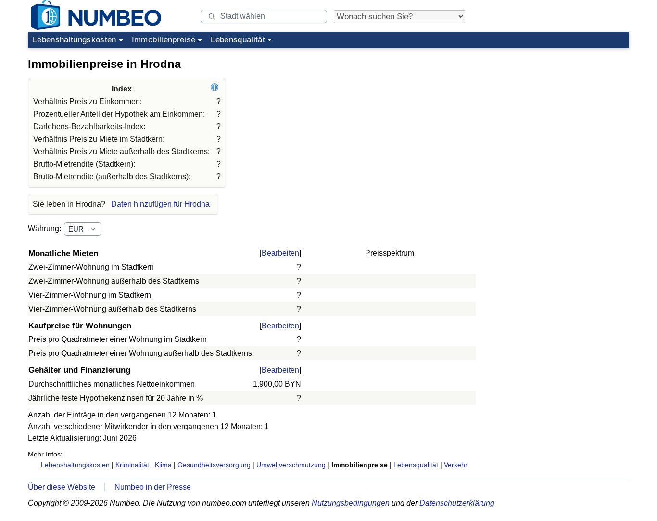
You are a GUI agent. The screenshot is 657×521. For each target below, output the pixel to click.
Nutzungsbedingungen (351, 503)
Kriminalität (132, 465)
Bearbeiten (280, 253)
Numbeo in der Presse (152, 487)
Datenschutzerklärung (456, 503)
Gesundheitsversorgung (214, 465)
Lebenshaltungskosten (74, 39)
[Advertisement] (557, 112)
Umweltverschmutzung (291, 465)
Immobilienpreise (163, 39)
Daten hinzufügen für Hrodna (160, 204)
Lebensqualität (238, 39)
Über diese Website (61, 487)
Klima (163, 465)
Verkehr (455, 465)
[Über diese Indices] (216, 89)
